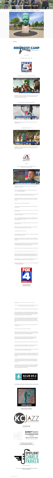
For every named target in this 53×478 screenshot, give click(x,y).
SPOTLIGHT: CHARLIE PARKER (25, 10)
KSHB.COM (26, 163)
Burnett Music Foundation (22, 218)
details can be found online (19, 263)
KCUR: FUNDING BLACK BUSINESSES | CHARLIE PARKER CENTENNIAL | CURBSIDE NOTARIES (26, 384)
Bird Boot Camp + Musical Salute (24, 6)
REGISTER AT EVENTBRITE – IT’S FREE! (15, 10)
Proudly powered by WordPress (13, 476)
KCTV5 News (16, 95)
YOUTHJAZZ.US (37, 10)
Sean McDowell (16, 302)
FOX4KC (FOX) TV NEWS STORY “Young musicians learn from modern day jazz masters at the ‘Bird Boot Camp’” (26, 285)
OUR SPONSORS (32, 10)
